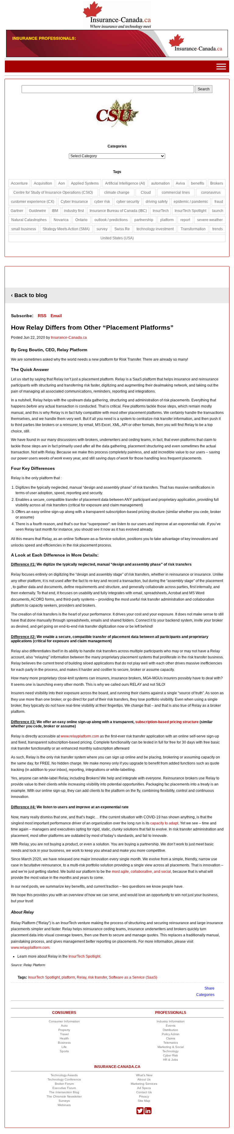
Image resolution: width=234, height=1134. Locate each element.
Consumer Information (64, 1021)
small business (23, 229)
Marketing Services (144, 1083)
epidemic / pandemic (191, 201)
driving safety (157, 201)
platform (68, 977)
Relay (81, 977)
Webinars (64, 1105)
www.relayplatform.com (79, 736)
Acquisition (43, 183)
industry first (74, 211)
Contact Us (144, 1092)
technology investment (155, 229)
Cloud (146, 192)
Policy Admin (170, 1034)
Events (171, 1025)
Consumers (64, 1013)
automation (160, 183)
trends (217, 229)
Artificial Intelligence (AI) (125, 183)
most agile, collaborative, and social (141, 871)
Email (56, 315)
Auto (64, 1025)
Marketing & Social (171, 1047)
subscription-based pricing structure (167, 722)
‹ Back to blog (29, 295)
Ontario (81, 220)
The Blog (64, 1092)
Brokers (216, 183)
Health (64, 1038)
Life (64, 1047)
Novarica (61, 220)
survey (102, 229)
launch (217, 211)
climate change (116, 192)
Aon (61, 183)
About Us (144, 1079)
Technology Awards (64, 1075)
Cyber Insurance (74, 201)
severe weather (210, 220)
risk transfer (97, 977)
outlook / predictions (111, 220)
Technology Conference (64, 1079)
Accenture (19, 183)
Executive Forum (64, 1088)
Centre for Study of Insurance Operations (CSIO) (53, 192)
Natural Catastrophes (29, 220)
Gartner (17, 211)
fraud (218, 201)
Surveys (64, 1100)
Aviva (180, 183)
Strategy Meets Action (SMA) (66, 229)
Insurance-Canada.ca (69, 337)
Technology (170, 1051)
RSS (42, 315)
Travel (64, 1034)
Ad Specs (144, 1088)
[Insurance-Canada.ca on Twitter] (140, 1113)
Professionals (170, 1013)
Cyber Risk (170, 1055)
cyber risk (102, 201)
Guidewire (37, 211)
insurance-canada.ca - (117, 277)
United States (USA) (117, 238)
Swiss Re (122, 229)
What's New (144, 1075)
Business (64, 1042)
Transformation (193, 229)
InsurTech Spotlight (84, 956)
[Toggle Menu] (221, 66)
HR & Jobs (170, 1059)
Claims (170, 1038)
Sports (64, 1051)
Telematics (170, 1042)
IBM (55, 211)
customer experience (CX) (32, 201)
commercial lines (176, 192)
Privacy (144, 1096)
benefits (197, 183)
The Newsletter (64, 1096)
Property (64, 1030)
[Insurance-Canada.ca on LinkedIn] (147, 1113)
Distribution (170, 1030)
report (185, 220)
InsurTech (161, 211)
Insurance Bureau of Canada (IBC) (118, 211)
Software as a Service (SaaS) (133, 977)
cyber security (127, 201)
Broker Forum (64, 1083)
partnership (143, 220)
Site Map (144, 1100)
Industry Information (171, 1021)
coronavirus (211, 192)
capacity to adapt (164, 823)
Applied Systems (85, 183)
